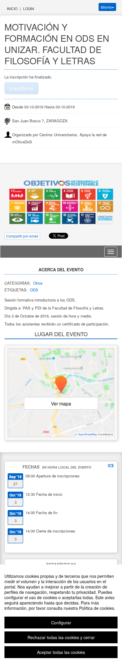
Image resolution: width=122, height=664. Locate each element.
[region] (61, 614)
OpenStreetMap (87, 434)
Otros (38, 283)
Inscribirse (21, 88)
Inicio (12, 8)
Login (28, 8)
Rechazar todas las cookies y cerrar (61, 637)
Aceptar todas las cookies (61, 652)
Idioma (106, 6)
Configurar (61, 622)
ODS (34, 290)
